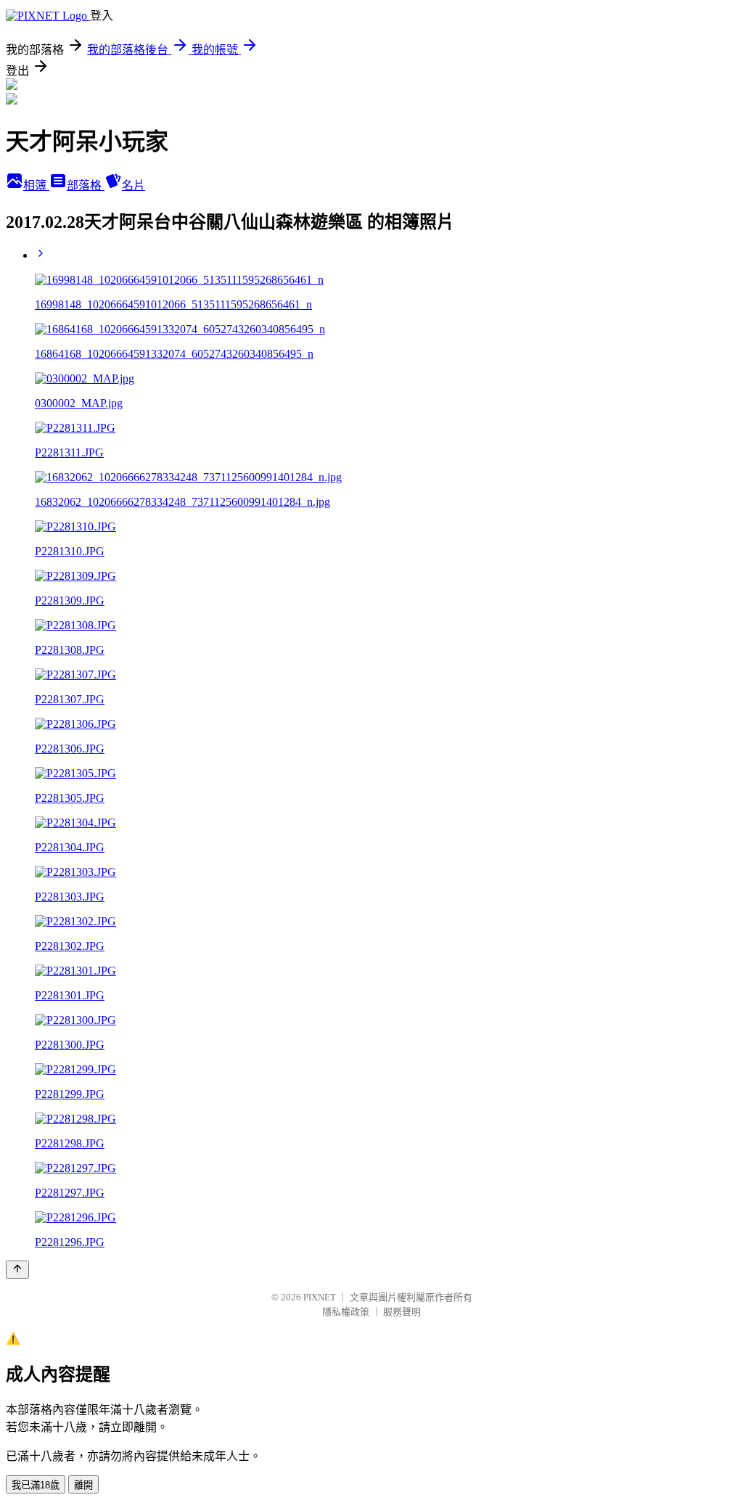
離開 (83, 1485)
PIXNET (319, 1297)
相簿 (36, 185)
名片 (133, 185)
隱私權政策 (345, 1311)
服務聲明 (402, 1311)
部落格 (85, 185)
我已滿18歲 (35, 1485)
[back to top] (17, 1270)
